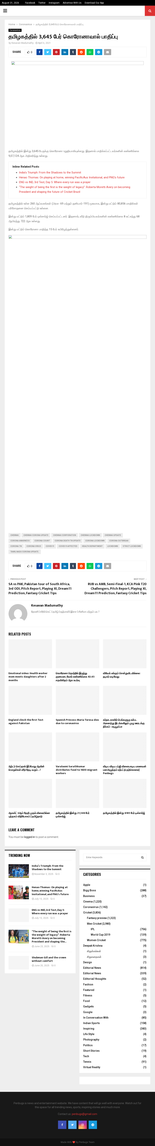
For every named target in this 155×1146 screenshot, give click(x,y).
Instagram (54, 3)
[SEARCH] (142, 857)
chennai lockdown (90, 535)
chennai (14, 535)
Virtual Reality (91, 1067)
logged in (29, 836)
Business (89, 896)
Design (87, 962)
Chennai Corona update (35, 535)
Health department (92, 546)
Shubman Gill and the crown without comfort (49, 959)
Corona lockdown (95, 541)
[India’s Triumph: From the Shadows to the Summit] (19, 871)
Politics (88, 1045)
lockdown (112, 546)
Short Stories (91, 1050)
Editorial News (92, 967)
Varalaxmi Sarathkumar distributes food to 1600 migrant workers (76, 769)
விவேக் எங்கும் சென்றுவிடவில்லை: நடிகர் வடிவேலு (121, 675)
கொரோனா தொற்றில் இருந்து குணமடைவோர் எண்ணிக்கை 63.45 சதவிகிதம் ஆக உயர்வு (75, 676)
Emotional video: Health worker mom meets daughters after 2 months (28, 676)
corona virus (33, 546)
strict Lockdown (132, 546)
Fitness (87, 995)
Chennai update (113, 535)
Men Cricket (94, 923)
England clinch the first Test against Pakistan (26, 721)
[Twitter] (72, 1125)
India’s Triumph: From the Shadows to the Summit (50, 172)
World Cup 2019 (100, 934)
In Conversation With (95, 1017)
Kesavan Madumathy (23, 43)
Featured (88, 989)
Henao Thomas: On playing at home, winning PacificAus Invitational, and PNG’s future (72, 177)
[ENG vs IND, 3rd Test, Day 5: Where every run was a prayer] (19, 915)
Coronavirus (15, 30)
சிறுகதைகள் (94, 956)
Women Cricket (96, 940)
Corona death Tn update (68, 541)
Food (86, 1000)
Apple (86, 884)
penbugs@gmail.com (84, 1114)
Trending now (19, 855)
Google (87, 1012)
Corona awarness (20, 541)
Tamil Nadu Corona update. (24, 552)
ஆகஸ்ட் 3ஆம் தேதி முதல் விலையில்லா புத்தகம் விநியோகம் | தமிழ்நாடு (29, 815)
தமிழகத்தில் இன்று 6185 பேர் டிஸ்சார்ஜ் (124, 813)
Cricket (87, 912)
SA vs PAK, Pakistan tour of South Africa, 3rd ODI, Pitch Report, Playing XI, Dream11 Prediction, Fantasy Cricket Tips (40, 588)
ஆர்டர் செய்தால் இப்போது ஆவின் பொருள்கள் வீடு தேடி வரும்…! (26, 768)
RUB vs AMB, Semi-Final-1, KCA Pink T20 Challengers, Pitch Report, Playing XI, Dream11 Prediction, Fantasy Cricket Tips (115, 588)
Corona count (42, 541)
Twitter (42, 3)
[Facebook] (62, 1125)
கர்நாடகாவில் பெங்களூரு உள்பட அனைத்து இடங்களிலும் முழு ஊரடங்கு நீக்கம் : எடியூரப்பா (124, 723)
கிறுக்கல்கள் (94, 951)
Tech (86, 1056)
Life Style (88, 1034)
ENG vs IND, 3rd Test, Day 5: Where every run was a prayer (55, 182)
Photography (91, 1039)
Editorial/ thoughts (94, 978)
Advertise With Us (72, 3)
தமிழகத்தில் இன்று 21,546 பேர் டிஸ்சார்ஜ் (72, 815)
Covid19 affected (68, 546)
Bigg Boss (89, 890)
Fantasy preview (97, 918)
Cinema (88, 901)
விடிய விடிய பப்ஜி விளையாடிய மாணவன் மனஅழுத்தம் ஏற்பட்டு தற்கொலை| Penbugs (124, 769)
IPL (93, 929)
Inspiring (88, 1028)
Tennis (87, 1061)
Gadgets (88, 1006)
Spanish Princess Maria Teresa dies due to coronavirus (77, 721)
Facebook (30, 3)
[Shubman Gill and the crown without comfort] (19, 963)
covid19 (50, 546)
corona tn (16, 546)
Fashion (88, 984)
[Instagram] (82, 1125)
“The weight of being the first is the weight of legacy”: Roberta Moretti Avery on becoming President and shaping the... (51, 936)
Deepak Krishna (92, 945)
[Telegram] (93, 1125)
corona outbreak (118, 541)
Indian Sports (91, 1023)
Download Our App (94, 3)
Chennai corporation (64, 535)
